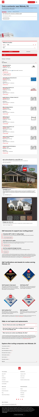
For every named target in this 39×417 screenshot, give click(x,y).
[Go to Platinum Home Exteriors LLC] (33, 128)
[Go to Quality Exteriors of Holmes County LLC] (33, 98)
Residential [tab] (4, 11)
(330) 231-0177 (5, 84)
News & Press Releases (5, 394)
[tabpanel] (19, 16)
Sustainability (4, 383)
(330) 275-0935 (5, 133)
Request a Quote (7, 74)
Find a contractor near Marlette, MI (9, 404)
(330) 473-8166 (5, 104)
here (16, 316)
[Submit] (35, 44)
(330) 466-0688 (5, 123)
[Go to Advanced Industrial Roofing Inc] (33, 147)
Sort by (3, 61)
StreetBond (22, 394)
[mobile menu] (36, 2)
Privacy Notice (4, 412)
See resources (6, 245)
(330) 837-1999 (5, 153)
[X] (18, 399)
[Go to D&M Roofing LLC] (33, 118)
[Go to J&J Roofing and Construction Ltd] (33, 79)
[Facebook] (16, 399)
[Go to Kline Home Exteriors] (33, 66)
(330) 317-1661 (5, 143)
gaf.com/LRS (21, 316)
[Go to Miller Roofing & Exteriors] (33, 108)
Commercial (28, 51)
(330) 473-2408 (5, 114)
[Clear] (33, 44)
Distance (4, 46)
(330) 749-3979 (5, 94)
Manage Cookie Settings (18, 414)
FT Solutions (22, 396)
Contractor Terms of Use (26, 257)
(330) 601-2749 (5, 72)
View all (3, 361)
